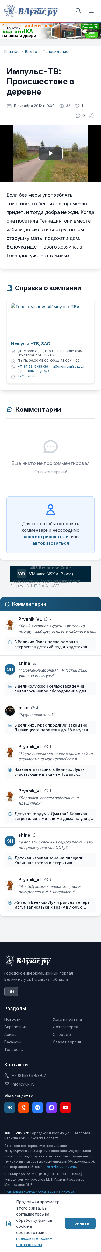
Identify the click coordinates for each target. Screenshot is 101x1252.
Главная (11, 51)
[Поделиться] (92, 115)
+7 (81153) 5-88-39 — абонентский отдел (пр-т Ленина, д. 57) (51, 368)
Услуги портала (67, 1019)
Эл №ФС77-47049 (61, 1167)
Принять (80, 1223)
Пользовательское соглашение (29, 1192)
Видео (31, 51)
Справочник (15, 1027)
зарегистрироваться (45, 536)
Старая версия (67, 1042)
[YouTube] (65, 1107)
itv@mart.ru (26, 376)
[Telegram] (37, 1107)
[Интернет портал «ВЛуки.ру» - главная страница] (31, 10)
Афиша (10, 1034)
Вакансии (13, 1042)
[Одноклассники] (23, 1107)
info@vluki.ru (23, 1084)
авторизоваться (50, 543)
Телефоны (13, 1049)
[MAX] (51, 1107)
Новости (12, 1019)
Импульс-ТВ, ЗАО (30, 344)
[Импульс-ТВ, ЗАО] (50, 320)
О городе (62, 1034)
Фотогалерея (65, 1027)
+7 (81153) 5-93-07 (29, 1075)
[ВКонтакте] (9, 1107)
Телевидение (55, 51)
